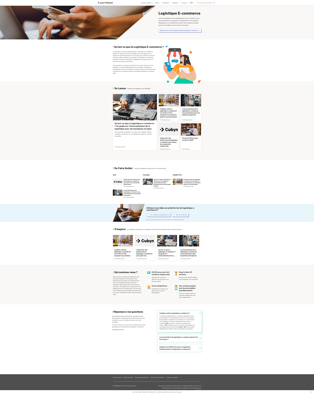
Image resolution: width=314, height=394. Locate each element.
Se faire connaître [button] (146, 3)
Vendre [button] (157, 3)
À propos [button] (184, 3)
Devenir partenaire (128, 377)
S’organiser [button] (165, 3)
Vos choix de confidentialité (157, 377)
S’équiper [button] (175, 3)
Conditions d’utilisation (172, 377)
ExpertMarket (105, 3)
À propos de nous (117, 377)
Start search (214, 2)
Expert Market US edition (146, 392)
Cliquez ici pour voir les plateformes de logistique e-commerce (179, 30)
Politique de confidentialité (142, 377)
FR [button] (192, 3)
